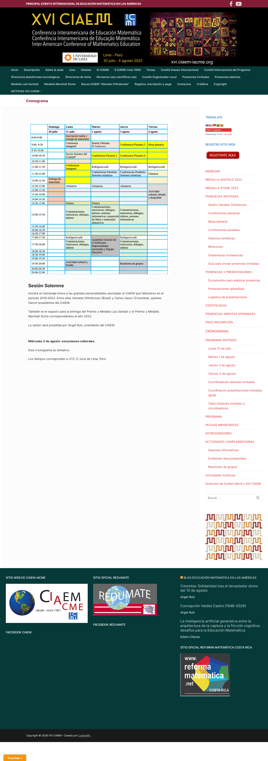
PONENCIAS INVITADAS (221, 196)
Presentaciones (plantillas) (226, 289)
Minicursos (215, 246)
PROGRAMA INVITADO (220, 340)
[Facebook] (231, 4)
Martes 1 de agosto (221, 357)
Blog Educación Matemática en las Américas (220, 577)
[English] (207, 125)
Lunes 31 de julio (219, 348)
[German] (214, 125)
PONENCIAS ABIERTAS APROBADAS (230, 314)
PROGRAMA (213, 416)
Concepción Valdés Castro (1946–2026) (213, 606)
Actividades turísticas (220, 475)
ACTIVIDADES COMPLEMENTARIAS (229, 442)
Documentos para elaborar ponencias (234, 280)
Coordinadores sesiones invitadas (231, 382)
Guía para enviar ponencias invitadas (233, 263)
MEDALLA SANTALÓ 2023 (223, 179)
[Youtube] (238, 4)
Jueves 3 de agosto (222, 365)
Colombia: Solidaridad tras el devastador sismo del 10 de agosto (219, 588)
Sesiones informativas (223, 450)
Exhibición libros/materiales (227, 458)
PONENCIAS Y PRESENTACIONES (228, 272)
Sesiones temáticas (221, 238)
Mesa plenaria (217, 221)
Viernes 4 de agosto (222, 373)
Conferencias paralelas (224, 230)
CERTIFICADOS (216, 305)
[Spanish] (221, 125)
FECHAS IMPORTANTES (221, 425)
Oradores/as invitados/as (225, 255)
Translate (227, 134)
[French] (210, 125)
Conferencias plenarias (224, 213)
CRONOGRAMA (217, 331)
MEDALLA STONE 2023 (221, 188)
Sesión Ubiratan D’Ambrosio (227, 205)
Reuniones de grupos (222, 467)
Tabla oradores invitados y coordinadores (226, 406)
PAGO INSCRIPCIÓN (219, 322)
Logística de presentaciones (227, 297)
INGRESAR (212, 171)
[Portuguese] (218, 125)
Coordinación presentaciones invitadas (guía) (235, 393)
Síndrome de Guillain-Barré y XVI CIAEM (233, 483)
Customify (84, 735)
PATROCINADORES (218, 433)
